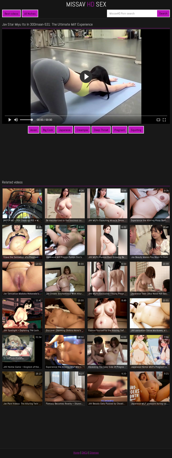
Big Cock (48, 130)
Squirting (136, 130)
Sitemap (94, 452)
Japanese (64, 130)
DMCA (85, 452)
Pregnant (119, 130)
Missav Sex (86, 4)
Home (76, 452)
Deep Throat (101, 130)
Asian (33, 130)
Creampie (82, 130)
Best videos (11, 14)
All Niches (30, 14)
